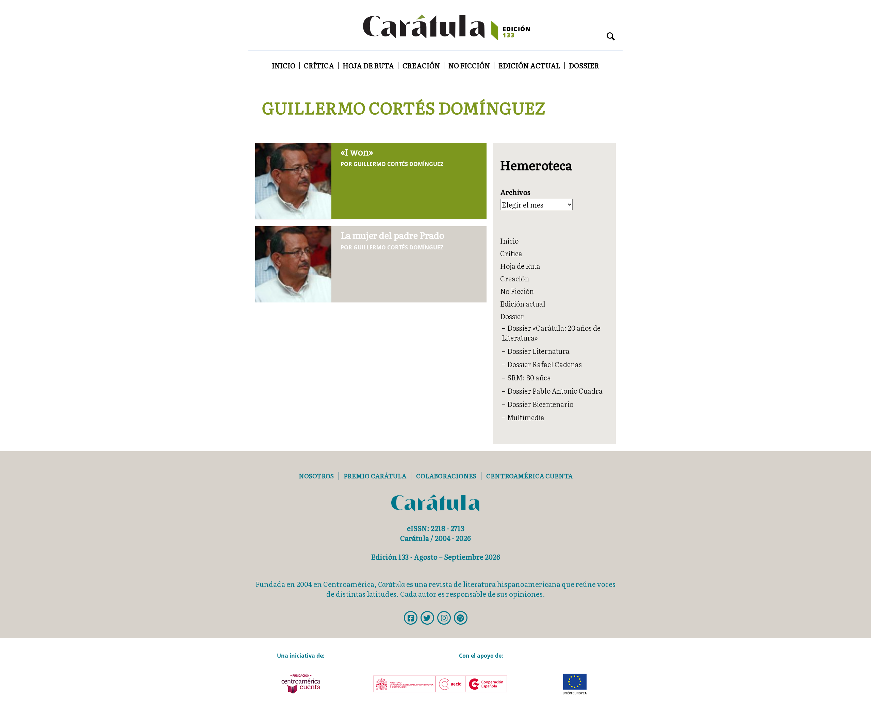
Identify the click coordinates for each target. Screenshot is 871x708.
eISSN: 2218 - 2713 (435, 528)
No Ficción (469, 65)
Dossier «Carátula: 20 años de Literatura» (551, 333)
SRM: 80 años (528, 377)
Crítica (319, 65)
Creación (421, 65)
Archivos (515, 192)
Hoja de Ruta (368, 65)
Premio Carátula (375, 476)
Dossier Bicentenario (540, 404)
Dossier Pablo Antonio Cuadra (555, 390)
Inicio (283, 65)
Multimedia (525, 417)
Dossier (584, 65)
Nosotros (316, 476)
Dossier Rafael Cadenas (544, 364)
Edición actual (529, 65)
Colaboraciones (446, 476)
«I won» (357, 151)
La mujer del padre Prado (392, 235)
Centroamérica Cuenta (529, 476)
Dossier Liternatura (538, 351)
